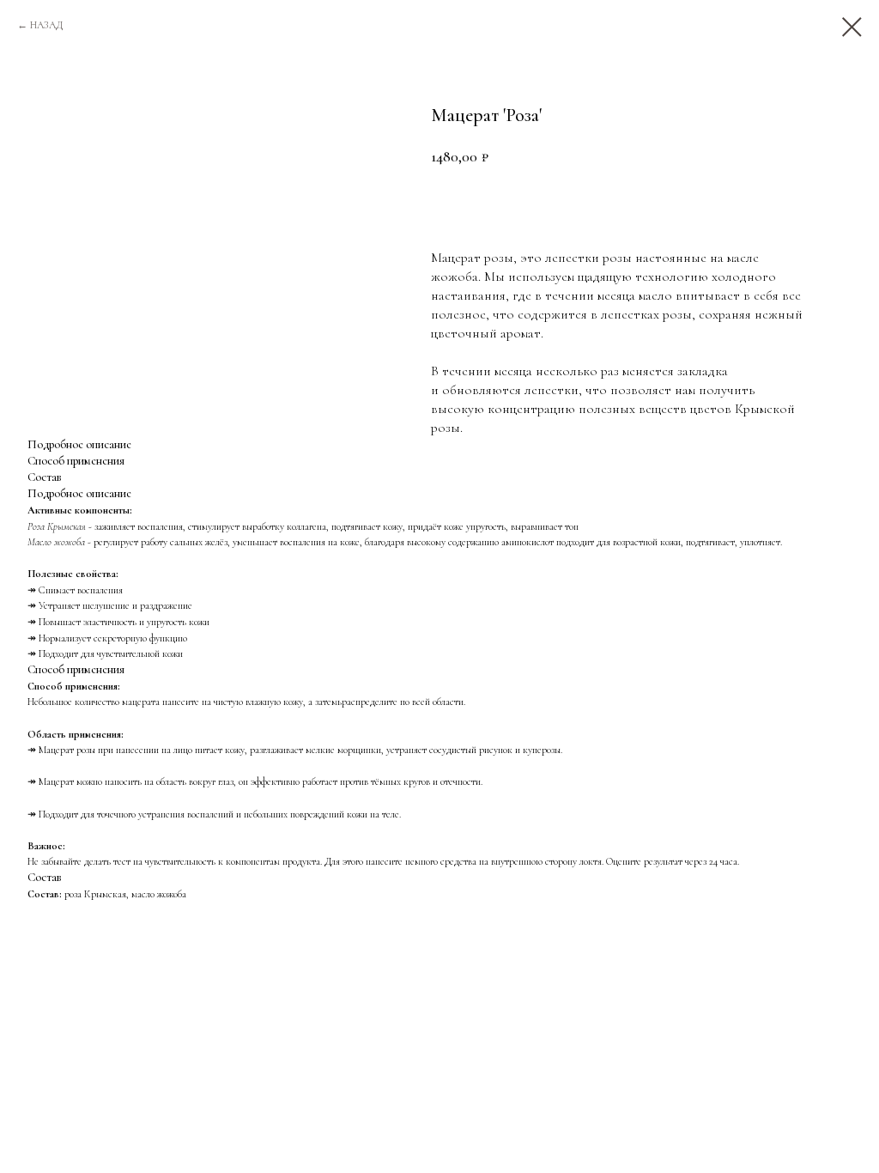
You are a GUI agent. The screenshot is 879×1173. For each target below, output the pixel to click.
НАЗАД (46, 25)
